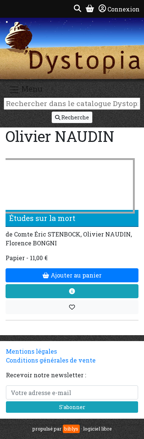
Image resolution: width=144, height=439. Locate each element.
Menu (31, 88)
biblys (71, 429)
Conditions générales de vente (51, 360)
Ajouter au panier (75, 275)
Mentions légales (31, 351)
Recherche (74, 117)
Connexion (123, 9)
